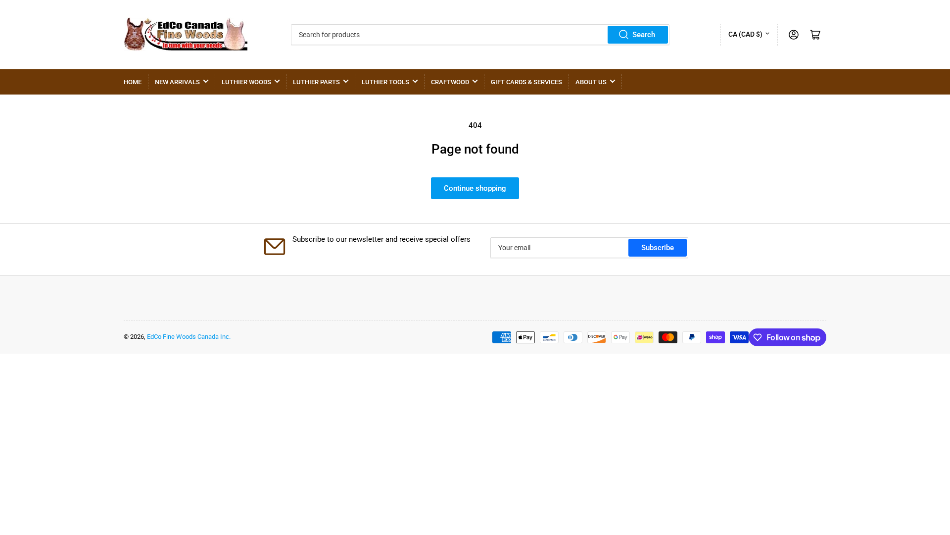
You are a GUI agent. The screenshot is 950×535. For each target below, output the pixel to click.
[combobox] (480, 34)
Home (133, 82)
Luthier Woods (246, 82)
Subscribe (657, 247)
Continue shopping (475, 188)
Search (643, 34)
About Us (591, 82)
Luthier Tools (385, 82)
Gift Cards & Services (526, 82)
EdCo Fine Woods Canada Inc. (189, 336)
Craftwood (450, 82)
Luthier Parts (316, 82)
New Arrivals (177, 82)
